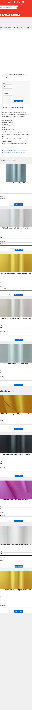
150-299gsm (11, 150)
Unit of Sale (6, 90)
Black (10, 27)
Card (20, 150)
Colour (6, 27)
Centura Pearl (24, 150)
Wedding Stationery (20, 152)
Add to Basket (18, 101)
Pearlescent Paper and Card (8, 152)
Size (4, 83)
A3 (14, 150)
